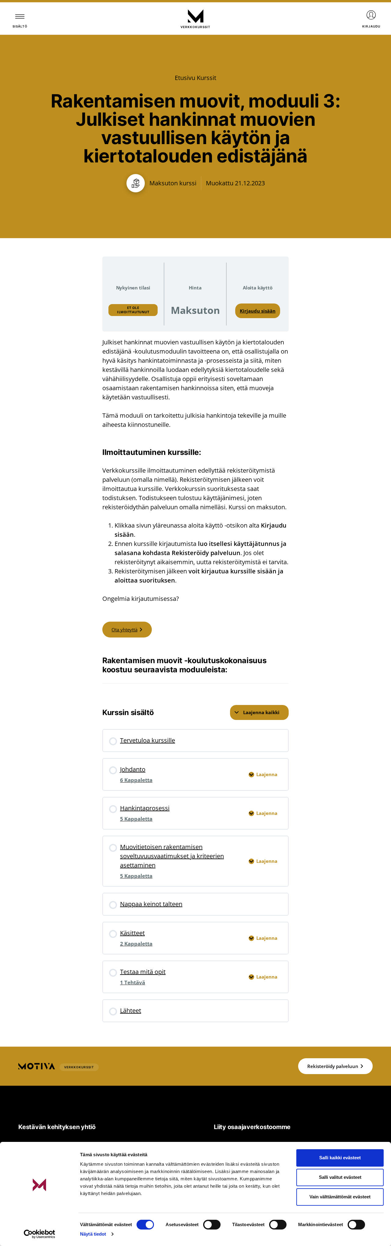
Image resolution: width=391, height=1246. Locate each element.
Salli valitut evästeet (340, 1177)
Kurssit (206, 78)
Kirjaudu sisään (258, 311)
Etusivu (185, 78)
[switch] (212, 1225)
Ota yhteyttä (124, 630)
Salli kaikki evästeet (340, 1157)
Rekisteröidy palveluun (332, 1066)
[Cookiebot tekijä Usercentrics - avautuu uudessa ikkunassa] (39, 1234)
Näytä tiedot (93, 1234)
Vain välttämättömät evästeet (340, 1196)
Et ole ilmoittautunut (133, 309)
